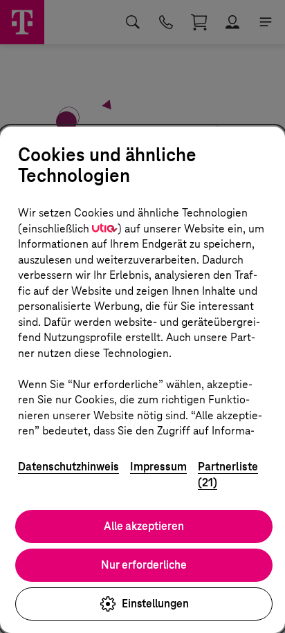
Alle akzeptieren (144, 526)
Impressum (158, 466)
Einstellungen (155, 603)
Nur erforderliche (144, 565)
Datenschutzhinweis (68, 466)
